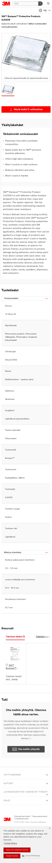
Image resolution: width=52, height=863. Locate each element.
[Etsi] (40, 3)
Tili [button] (45, 11)
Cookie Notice (10, 843)
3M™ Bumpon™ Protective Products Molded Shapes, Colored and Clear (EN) (14, 667)
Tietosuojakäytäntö (39, 816)
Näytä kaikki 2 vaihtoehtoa (28, 109)
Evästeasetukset (21, 819)
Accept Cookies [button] (12, 856)
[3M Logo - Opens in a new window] (6, 3)
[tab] (15, 637)
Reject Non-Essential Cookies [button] (17, 850)
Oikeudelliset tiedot (22, 816)
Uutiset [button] (8, 783)
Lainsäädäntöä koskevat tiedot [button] (26, 792)
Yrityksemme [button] (12, 775)
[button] (31, 856)
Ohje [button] (7, 801)
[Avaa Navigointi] (48, 4)
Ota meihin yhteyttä (29, 749)
